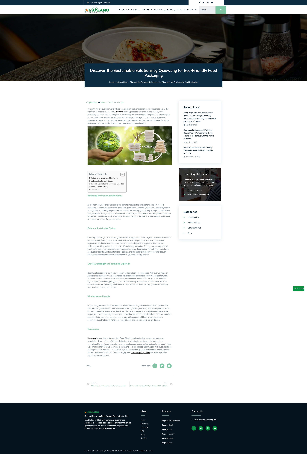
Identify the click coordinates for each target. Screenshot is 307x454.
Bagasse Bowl (167, 425)
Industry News (122, 82)
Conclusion (95, 189)
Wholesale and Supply (99, 186)
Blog (143, 434)
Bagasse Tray (167, 443)
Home (121, 10)
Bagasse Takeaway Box (171, 420)
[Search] (220, 10)
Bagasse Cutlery (168, 434)
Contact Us (189, 10)
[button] (121, 175)
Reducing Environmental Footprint (104, 178)
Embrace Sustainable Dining (102, 181)
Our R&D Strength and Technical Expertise (107, 184)
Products (131, 10)
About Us (147, 10)
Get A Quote (299, 288)
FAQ (180, 10)
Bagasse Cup (167, 429)
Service (158, 10)
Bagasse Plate (167, 438)
